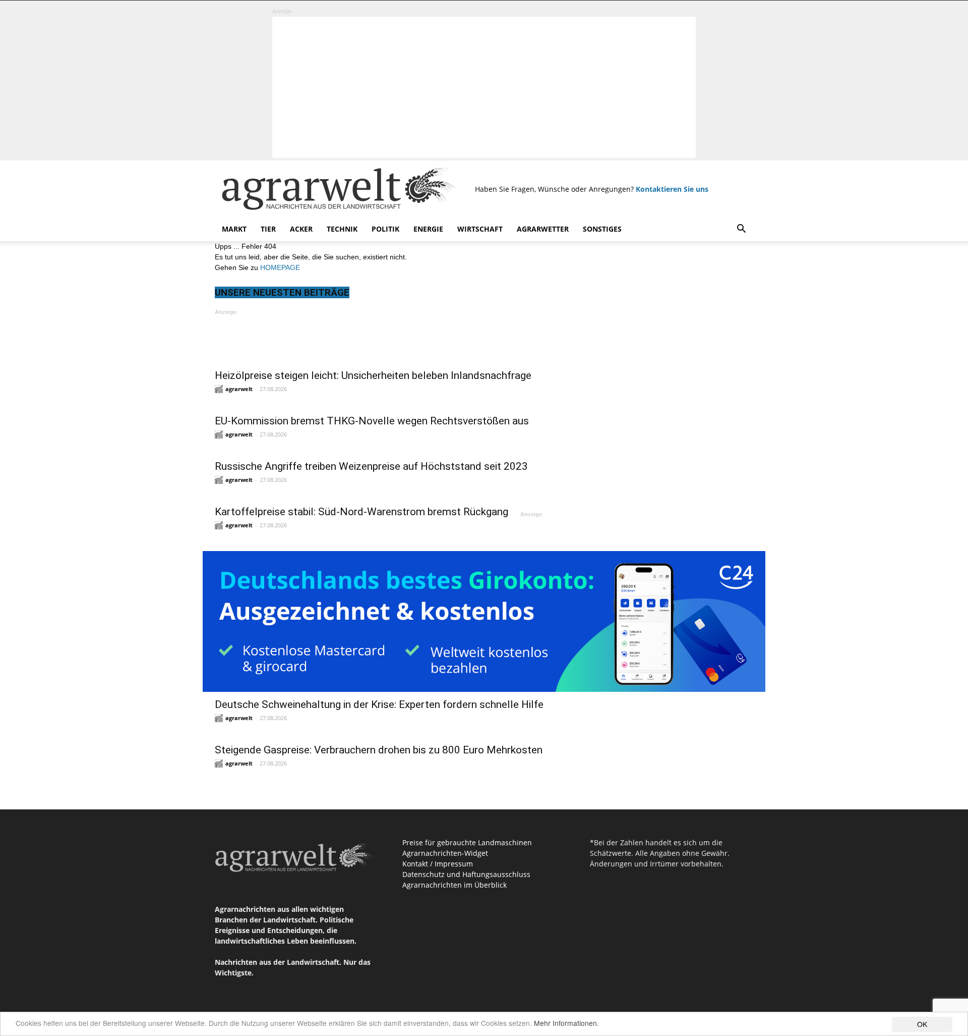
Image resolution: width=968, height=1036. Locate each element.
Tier (268, 229)
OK (922, 1024)
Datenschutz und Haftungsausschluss (466, 874)
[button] (741, 230)
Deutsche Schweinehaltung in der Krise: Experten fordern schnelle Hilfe (379, 704)
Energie (428, 229)
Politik (385, 229)
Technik (342, 229)
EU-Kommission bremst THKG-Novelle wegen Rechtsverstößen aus (372, 421)
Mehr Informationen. (566, 1023)
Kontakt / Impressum (437, 863)
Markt (234, 229)
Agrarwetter (543, 229)
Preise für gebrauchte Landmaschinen (467, 842)
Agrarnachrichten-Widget (445, 853)
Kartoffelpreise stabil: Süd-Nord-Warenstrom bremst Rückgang (361, 512)
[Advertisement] (484, 87)
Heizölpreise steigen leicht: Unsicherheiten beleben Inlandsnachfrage (373, 375)
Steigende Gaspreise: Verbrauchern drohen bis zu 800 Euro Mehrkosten (378, 750)
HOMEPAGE (280, 267)
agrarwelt (239, 389)
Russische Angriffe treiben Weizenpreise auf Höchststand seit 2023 (371, 466)
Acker (301, 229)
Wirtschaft (480, 229)
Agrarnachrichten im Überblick (454, 885)
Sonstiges (602, 229)
